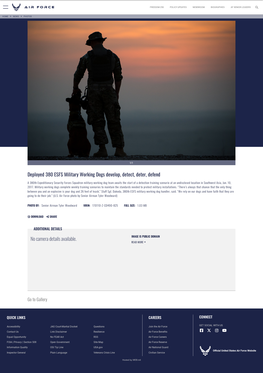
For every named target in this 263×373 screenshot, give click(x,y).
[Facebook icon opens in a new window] (201, 330)
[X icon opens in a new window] (209, 330)
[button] (5, 7)
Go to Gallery (37, 299)
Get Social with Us (211, 325)
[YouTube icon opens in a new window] (224, 330)
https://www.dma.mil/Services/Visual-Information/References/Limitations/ (167, 261)
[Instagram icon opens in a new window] (216, 330)
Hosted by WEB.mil (131, 360)
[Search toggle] (257, 7)
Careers (155, 317)
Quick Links (16, 317)
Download (36, 217)
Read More (138, 242)
